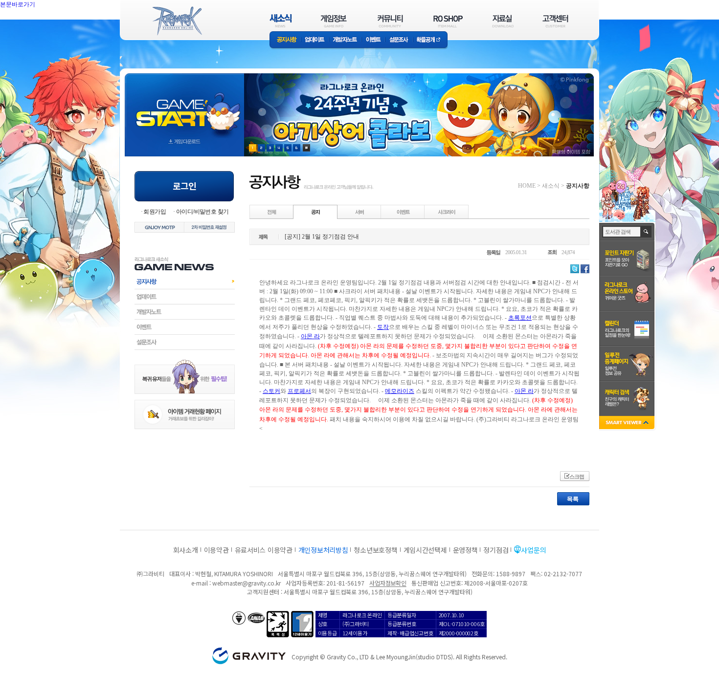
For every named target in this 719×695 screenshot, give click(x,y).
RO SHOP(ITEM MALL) (448, 20)
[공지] (315, 211)
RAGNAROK (176, 21)
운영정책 (465, 550)
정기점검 (495, 550)
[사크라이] (447, 211)
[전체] (272, 211)
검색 (646, 232)
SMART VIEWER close (627, 423)
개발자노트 (345, 40)
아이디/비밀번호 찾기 (202, 211)
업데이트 (315, 40)
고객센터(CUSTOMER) (555, 20)
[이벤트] (403, 211)
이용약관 (216, 550)
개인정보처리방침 (323, 550)
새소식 (551, 185)
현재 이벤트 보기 (306, 148)
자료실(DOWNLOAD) (502, 20)
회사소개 (185, 550)
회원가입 (154, 211)
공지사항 (285, 40)
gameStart (184, 105)
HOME (527, 185)
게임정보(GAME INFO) (333, 20)
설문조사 (399, 40)
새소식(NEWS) (281, 20)
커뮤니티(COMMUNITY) (390, 20)
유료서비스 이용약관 (263, 550)
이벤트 (373, 40)
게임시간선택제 (425, 550)
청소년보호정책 (375, 550)
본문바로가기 (39, 26)
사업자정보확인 (387, 583)
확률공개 (430, 40)
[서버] (359, 211)
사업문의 (533, 550)
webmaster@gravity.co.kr (246, 583)
